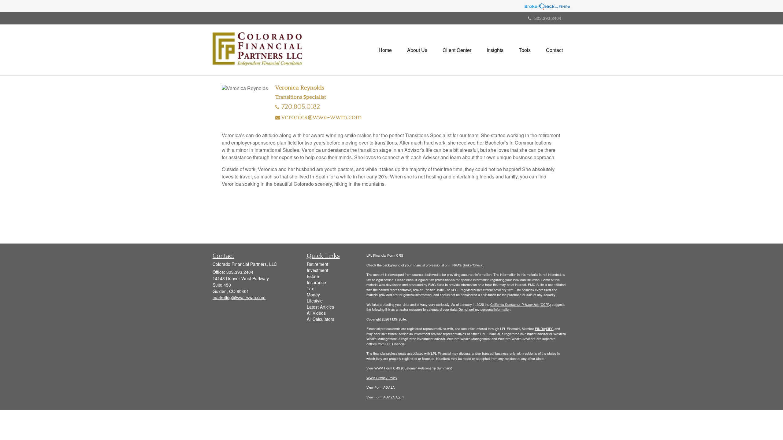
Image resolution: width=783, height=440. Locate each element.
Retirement (317, 264)
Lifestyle (315, 301)
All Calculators (320, 319)
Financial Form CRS (388, 255)
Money (313, 295)
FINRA (540, 328)
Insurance (316, 282)
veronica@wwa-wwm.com (321, 117)
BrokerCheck (473, 264)
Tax (310, 288)
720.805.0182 (300, 107)
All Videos (316, 313)
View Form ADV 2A (380, 387)
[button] (417, 50)
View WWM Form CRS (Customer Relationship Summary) (409, 367)
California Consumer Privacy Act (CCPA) (520, 304)
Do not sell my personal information (484, 309)
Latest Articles (320, 307)
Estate (313, 276)
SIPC (550, 328)
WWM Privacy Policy (381, 377)
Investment (317, 270)
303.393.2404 (547, 18)
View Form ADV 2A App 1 (385, 396)
